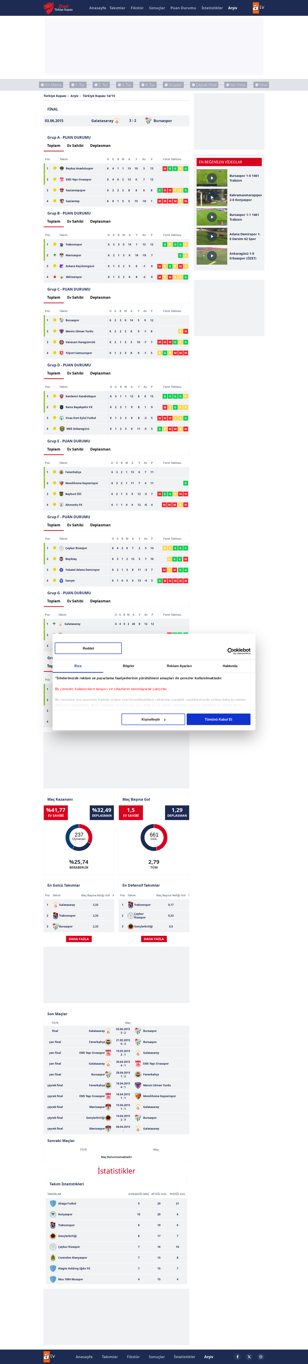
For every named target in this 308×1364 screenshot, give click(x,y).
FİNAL (52, 109)
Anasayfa (97, 8)
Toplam (53, 145)
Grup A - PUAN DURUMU (69, 137)
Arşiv (232, 8)
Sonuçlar (157, 8)
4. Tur (150, 84)
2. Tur (103, 84)
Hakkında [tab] (230, 666)
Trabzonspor (67, 916)
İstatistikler (212, 8)
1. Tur (80, 84)
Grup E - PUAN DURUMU (68, 441)
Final (263, 84)
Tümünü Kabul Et (218, 719)
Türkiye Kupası (55, 96)
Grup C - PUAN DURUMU (68, 289)
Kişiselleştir (151, 719)
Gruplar (175, 84)
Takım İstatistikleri (67, 1183)
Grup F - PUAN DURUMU (68, 516)
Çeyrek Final (206, 84)
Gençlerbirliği (143, 926)
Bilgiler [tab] (128, 666)
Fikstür (137, 8)
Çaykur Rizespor (140, 915)
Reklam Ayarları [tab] (179, 666)
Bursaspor (66, 926)
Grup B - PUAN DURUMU (69, 213)
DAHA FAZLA (79, 939)
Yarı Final (237, 84)
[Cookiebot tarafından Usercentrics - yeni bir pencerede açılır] (231, 651)
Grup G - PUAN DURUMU (69, 592)
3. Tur (126, 84)
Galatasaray (67, 905)
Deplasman (100, 145)
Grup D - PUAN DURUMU (69, 365)
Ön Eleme (53, 84)
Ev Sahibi (75, 145)
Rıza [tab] (77, 666)
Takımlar (117, 8)
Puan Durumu (183, 8)
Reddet (88, 648)
